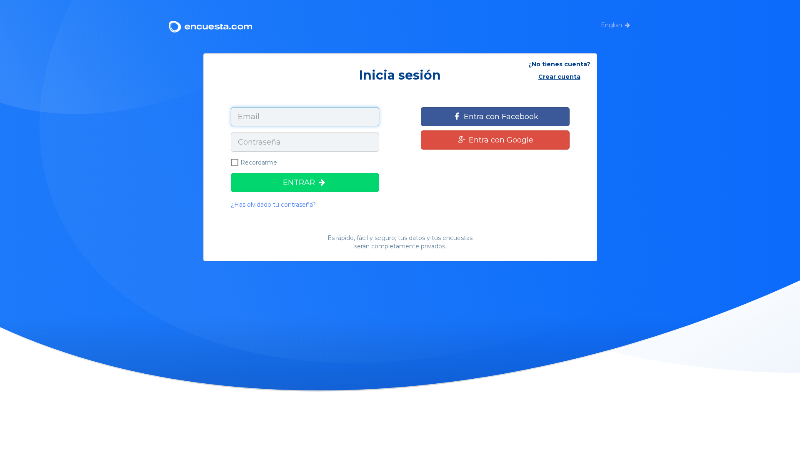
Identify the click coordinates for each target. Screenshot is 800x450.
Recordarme (258, 162)
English (611, 25)
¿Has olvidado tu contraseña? (273, 204)
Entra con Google (500, 140)
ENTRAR (300, 182)
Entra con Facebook (500, 116)
